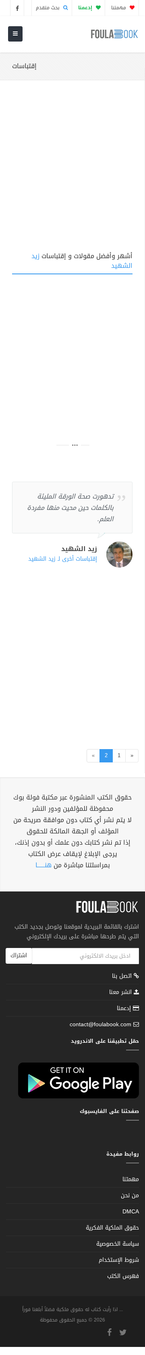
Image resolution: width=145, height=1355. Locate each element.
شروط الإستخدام (119, 1260)
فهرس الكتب (123, 1276)
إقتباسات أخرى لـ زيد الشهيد (62, 558)
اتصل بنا (123, 976)
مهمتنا (119, 7)
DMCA (130, 1211)
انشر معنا (121, 992)
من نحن (130, 1195)
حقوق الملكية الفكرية (112, 1227)
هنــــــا (43, 865)
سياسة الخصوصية (117, 1243)
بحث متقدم (48, 7)
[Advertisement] (72, 170)
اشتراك (18, 955)
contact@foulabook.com (100, 1024)
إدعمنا (125, 1008)
